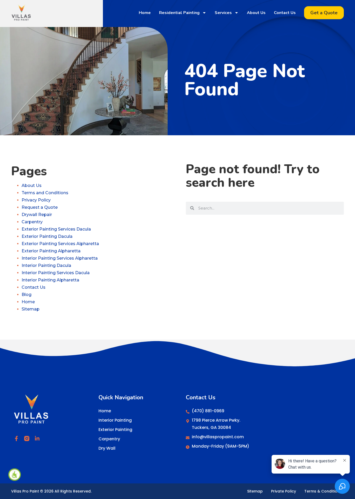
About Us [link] (256, 13)
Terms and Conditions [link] (45, 192)
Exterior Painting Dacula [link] (47, 236)
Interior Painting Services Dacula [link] (56, 272)
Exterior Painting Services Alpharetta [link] (60, 243)
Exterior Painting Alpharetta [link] (51, 250)
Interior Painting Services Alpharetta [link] (60, 258)
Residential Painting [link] (179, 13)
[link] (14, 474)
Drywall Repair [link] (37, 214)
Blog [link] (26, 294)
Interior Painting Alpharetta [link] (50, 280)
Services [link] (223, 13)
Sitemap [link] (31, 309)
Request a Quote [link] (40, 207)
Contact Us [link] (285, 13)
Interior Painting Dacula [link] (46, 265)
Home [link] (145, 13)
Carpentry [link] (32, 221)
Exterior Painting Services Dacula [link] (56, 229)
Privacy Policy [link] (36, 200)
